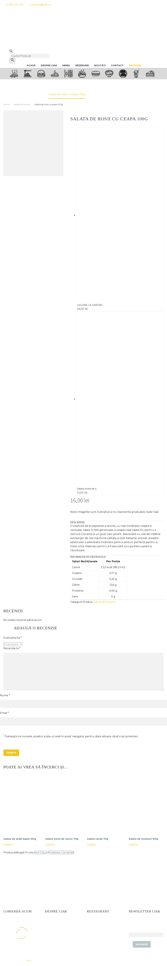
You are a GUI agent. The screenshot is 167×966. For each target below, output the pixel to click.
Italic (28, 960)
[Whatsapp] (156, 4)
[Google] (162, 4)
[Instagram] (151, 4)
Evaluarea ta (12, 637)
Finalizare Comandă (61, 852)
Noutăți (100, 65)
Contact (117, 65)
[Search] (12, 60)
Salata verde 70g (97, 838)
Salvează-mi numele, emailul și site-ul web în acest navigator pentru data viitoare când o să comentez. (72, 736)
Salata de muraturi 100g (143, 838)
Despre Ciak (49, 65)
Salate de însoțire (22, 104)
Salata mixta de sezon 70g (61, 838)
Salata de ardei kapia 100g (19, 838)
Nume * (5, 695)
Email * (4, 712)
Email (132, 930)
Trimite (11, 752)
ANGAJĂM (135, 65)
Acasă (31, 65)
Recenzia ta (11, 648)
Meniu (66, 65)
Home (6, 104)
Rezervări (82, 65)
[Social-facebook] (145, 4)
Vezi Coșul (40, 852)
